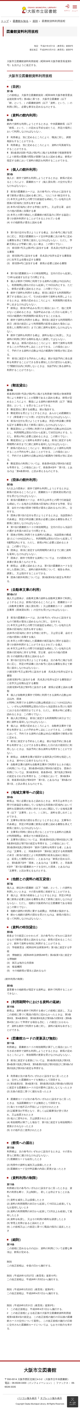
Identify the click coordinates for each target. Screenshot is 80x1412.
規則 (35, 21)
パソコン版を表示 (27, 1398)
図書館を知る (20, 21)
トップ (5, 21)
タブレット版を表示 (51, 1398)
